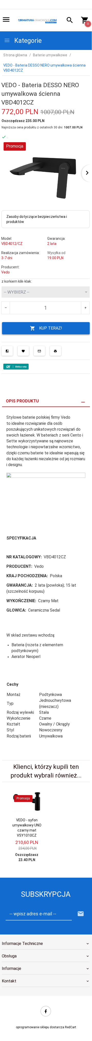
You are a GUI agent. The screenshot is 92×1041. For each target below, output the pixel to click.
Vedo (5, 272)
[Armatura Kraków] (38, 21)
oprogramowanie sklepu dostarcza (40, 1027)
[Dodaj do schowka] (23, 351)
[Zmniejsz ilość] (6, 308)
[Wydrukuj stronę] (55, 351)
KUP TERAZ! (50, 328)
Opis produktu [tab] (22, 401)
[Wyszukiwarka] (68, 20)
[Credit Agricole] (16, 366)
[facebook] (45, 1011)
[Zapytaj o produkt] (39, 351)
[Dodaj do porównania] (7, 351)
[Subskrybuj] (80, 914)
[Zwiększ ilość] (85, 308)
